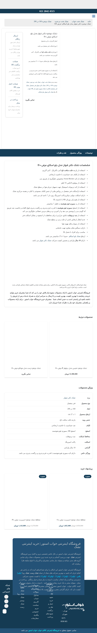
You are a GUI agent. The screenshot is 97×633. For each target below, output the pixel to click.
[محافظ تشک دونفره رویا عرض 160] (26, 343)
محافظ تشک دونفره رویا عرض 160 (26, 368)
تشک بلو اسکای (74, 236)
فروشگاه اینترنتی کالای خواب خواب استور (43, 630)
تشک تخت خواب (78, 21)
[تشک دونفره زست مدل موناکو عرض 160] (71, 343)
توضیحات (89, 153)
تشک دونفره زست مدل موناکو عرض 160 (71, 368)
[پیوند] (8, 18)
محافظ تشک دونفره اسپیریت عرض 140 (26, 520)
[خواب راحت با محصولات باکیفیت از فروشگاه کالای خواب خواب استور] (51, 19)
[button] (94, 16)
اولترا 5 (43, 576)
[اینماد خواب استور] (4, 611)
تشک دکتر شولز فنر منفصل (38, 85)
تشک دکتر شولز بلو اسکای (46, 92)
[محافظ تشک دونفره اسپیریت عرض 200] (71, 495)
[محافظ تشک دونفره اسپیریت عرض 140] (26, 495)
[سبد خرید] (4, 19)
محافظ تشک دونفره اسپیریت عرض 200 (71, 520)
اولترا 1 (72, 576)
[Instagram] (6, 606)
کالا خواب (30, 88)
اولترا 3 (58, 576)
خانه (89, 21)
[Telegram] (6, 601)
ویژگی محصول (76, 153)
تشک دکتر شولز (45, 240)
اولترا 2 (65, 576)
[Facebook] (6, 597)
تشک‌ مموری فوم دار (40, 88)
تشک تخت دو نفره (35, 82)
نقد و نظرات (61, 153)
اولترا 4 (50, 576)
